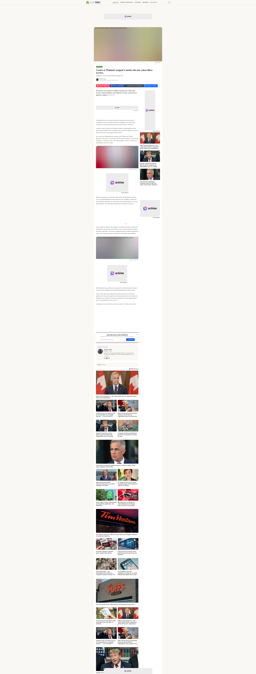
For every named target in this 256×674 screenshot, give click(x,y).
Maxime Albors (102, 78)
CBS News (111, 95)
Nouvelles (99, 66)
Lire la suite (106, 356)
